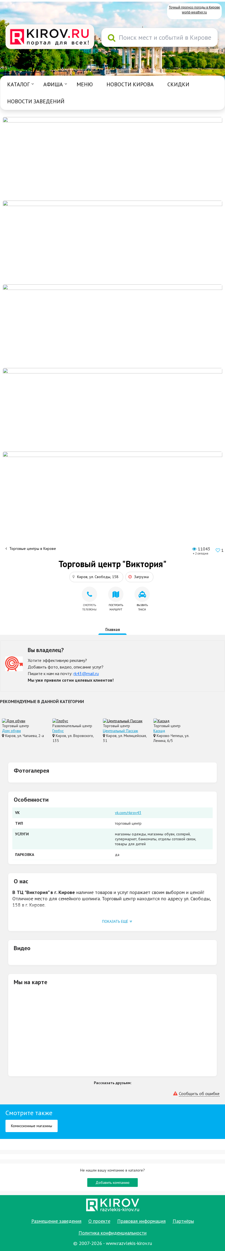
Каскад (159, 730)
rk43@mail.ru (86, 673)
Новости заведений (35, 101)
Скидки (178, 84)
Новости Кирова (130, 84)
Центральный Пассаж (120, 730)
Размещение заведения (56, 1221)
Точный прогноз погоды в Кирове (194, 7)
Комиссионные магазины (31, 1125)
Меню (85, 84)
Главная (112, 629)
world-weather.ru (194, 12)
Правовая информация (141, 1221)
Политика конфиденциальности (112, 1233)
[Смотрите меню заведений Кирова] (112, 492)
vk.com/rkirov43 (128, 812)
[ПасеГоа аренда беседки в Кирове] (112, 409)
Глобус (58, 730)
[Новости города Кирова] (112, 325)
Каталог (18, 84)
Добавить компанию (112, 1182)
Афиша (53, 84)
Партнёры (183, 1221)
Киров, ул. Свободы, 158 (98, 576)
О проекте (99, 1221)
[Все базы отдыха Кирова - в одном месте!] (112, 241)
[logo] (50, 37)
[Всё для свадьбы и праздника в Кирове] (112, 158)
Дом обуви (11, 730)
